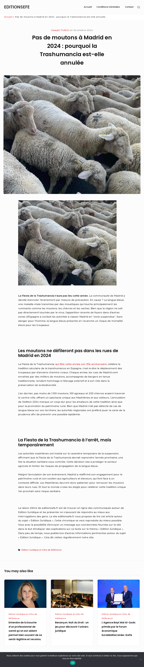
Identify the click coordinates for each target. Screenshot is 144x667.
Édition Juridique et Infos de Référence (42, 550)
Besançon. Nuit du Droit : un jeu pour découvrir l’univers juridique (72, 627)
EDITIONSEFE (17, 7)
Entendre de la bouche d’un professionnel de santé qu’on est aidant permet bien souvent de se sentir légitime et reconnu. (25, 631)
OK (72, 663)
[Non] (140, 659)
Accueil (88, 7)
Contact (129, 7)
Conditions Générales (108, 7)
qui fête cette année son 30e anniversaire (81, 364)
